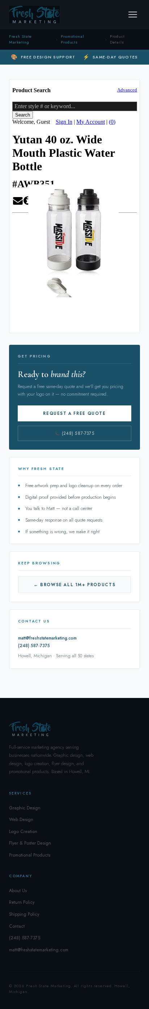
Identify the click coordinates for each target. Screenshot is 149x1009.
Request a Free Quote (74, 413)
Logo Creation (23, 831)
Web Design (21, 819)
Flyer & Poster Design (30, 843)
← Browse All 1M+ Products (74, 585)
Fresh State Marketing (20, 39)
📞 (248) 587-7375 (74, 433)
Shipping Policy (24, 914)
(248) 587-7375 (34, 645)
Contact (17, 926)
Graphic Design (25, 808)
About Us (18, 890)
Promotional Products (72, 39)
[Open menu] (132, 14)
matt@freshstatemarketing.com (47, 638)
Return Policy (21, 902)
